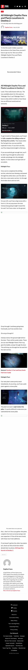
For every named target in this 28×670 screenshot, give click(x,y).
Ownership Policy (14, 626)
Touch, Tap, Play (7, 648)
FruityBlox (14, 648)
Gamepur (22, 636)
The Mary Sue (19, 645)
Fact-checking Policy (14, 623)
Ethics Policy (14, 620)
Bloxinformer (22, 648)
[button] (25, 6)
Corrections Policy (14, 617)
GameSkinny (19, 643)
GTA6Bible (14, 650)
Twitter (15, 608)
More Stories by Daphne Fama (11, 590)
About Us (14, 614)
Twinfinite (16, 636)
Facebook (14, 605)
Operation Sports (9, 645)
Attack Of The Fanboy (11, 638)
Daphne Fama (9, 27)
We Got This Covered (10, 640)
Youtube (14, 611)
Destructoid (20, 640)
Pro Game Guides (7, 636)
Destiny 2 (4, 554)
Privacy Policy (14, 629)
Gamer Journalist (10, 643)
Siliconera (20, 638)
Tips (2, 11)
